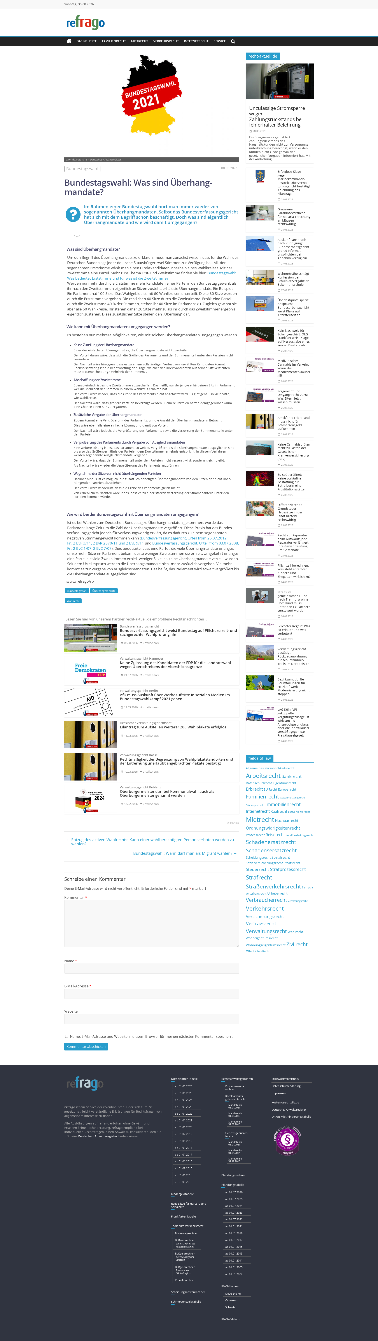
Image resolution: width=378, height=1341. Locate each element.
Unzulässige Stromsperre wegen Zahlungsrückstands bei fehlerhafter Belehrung (277, 116)
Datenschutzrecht (259, 783)
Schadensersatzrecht (271, 850)
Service (220, 41)
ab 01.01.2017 (183, 1154)
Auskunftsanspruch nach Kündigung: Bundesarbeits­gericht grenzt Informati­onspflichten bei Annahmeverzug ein (293, 249)
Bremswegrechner (186, 1233)
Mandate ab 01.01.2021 (235, 1106)
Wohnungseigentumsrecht (265, 945)
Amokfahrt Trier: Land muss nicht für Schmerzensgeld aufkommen (294, 423)
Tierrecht (307, 887)
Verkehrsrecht (166, 41)
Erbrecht (254, 789)
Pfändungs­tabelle (232, 1185)
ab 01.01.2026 (183, 1086)
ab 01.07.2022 (234, 1219)
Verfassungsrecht (298, 900)
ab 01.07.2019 (183, 1134)
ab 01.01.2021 (183, 1120)
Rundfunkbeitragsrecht (299, 835)
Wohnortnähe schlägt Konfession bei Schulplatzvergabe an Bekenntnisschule (293, 279)
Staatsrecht (292, 863)
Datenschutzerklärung (286, 1086)
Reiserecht (275, 834)
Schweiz (230, 1307)
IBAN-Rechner (230, 1286)
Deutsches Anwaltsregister (289, 1110)
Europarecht (287, 789)
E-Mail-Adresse (77, 986)
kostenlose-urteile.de (285, 1102)
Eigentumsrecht (284, 783)
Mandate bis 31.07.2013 (235, 1123)
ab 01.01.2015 (183, 1175)
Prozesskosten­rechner (234, 1087)
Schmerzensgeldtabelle (186, 1302)
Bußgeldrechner (185, 1243)
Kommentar (75, 897)
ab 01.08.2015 (183, 1168)
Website (71, 1011)
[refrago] (69, 41)
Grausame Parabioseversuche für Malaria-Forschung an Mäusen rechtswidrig (294, 216)
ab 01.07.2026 (234, 1192)
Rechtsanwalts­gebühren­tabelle (235, 1097)
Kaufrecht (279, 811)
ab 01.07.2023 (234, 1212)
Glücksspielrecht (255, 805)
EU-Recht (270, 789)
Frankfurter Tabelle (183, 1216)
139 (236, 823)
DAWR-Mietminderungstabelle (291, 1117)
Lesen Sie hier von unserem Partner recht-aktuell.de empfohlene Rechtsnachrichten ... (137, 619)
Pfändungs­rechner (233, 1175)
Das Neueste (87, 41)
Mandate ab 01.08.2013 (235, 1114)
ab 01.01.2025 (183, 1093)
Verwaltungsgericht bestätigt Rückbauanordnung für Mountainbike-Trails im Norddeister (293, 656)
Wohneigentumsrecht (262, 938)
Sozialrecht (280, 857)
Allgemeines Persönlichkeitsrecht (270, 768)
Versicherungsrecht (265, 916)
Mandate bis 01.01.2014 (235, 1151)
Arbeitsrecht (263, 775)
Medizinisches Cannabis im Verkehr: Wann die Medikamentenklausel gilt (294, 368)
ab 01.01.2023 (183, 1107)
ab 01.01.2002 (234, 1274)
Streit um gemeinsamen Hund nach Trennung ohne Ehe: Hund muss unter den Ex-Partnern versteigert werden (294, 601)
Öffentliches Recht (258, 951)
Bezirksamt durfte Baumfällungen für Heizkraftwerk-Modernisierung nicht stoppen (294, 686)
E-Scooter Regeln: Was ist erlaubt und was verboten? (294, 630)
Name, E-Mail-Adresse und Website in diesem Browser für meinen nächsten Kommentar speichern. (151, 1036)
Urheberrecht (277, 893)
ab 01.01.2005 (234, 1267)
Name (70, 961)
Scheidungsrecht (258, 857)
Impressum (279, 1093)
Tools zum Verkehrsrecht (187, 1226)
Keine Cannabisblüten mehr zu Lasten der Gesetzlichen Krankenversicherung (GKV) (294, 451)
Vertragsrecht (261, 923)
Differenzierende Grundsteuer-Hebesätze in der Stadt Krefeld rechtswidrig (290, 512)
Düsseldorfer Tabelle (184, 1079)
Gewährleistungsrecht (292, 797)
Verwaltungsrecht (266, 931)
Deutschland (233, 1293)
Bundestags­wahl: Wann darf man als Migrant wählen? (185, 853)
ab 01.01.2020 (183, 1127)
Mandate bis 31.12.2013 (235, 1160)
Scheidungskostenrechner (188, 1292)
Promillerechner (185, 1280)
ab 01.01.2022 (183, 1113)
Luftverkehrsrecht (299, 811)
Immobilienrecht (283, 804)
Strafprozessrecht (288, 869)
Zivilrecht (297, 944)
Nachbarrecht (286, 820)
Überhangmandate (104, 591)
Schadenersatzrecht (271, 842)
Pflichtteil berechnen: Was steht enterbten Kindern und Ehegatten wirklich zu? (294, 570)
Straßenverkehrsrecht (273, 886)
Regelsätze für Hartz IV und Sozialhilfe (188, 1205)
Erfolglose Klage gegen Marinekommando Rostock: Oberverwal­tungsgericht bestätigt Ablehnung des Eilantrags (294, 182)
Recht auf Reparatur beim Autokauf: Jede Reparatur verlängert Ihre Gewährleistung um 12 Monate (293, 542)
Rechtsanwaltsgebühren (237, 1079)
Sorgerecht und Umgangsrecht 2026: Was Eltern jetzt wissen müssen (293, 396)
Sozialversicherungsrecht (264, 863)
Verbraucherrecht (266, 900)
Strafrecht (259, 877)
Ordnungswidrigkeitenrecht (273, 828)
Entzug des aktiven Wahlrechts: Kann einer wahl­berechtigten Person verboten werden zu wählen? (150, 842)
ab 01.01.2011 (234, 1260)
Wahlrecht (73, 601)
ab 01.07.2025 (234, 1199)
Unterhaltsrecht (256, 893)
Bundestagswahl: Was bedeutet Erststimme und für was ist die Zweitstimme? (151, 275)
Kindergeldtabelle (182, 1194)
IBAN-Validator (231, 1319)
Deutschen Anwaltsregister (97, 1136)
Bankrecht (292, 776)
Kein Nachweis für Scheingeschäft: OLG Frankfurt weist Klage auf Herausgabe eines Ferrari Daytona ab (294, 337)
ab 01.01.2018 (183, 1148)
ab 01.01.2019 (183, 1141)
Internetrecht (196, 41)
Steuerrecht (257, 869)
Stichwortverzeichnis (285, 1079)
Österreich (231, 1300)
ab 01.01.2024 (183, 1100)
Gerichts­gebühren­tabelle (236, 1134)
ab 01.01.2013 (183, 1182)
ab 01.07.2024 (234, 1206)
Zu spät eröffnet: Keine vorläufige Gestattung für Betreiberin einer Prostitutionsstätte (291, 481)
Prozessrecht (255, 835)
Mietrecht (139, 41)
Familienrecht (114, 41)
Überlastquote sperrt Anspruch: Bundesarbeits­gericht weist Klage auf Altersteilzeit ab (293, 307)
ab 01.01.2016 (183, 1161)
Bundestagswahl (77, 591)
